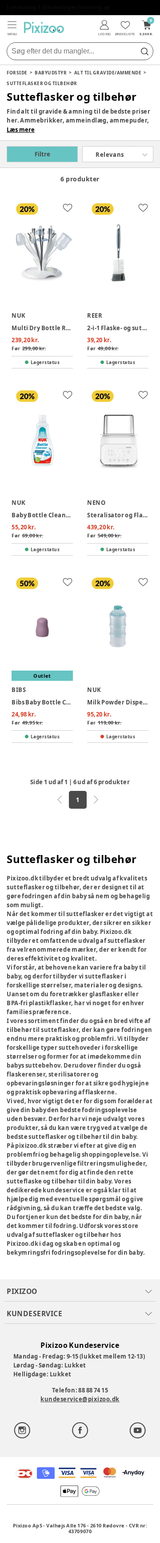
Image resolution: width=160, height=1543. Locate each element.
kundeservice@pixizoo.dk (80, 1399)
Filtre (42, 154)
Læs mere (21, 130)
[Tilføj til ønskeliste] (67, 207)
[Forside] (44, 27)
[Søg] (144, 51)
